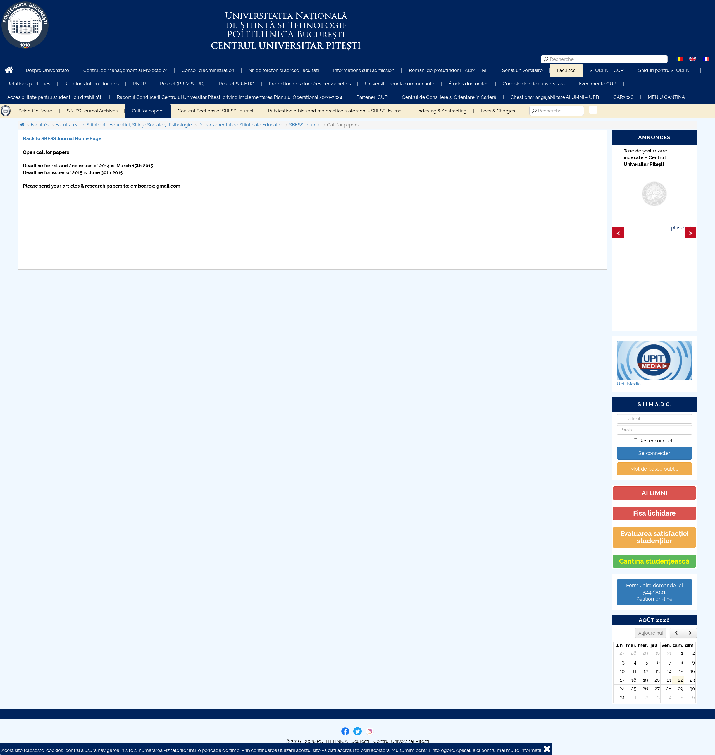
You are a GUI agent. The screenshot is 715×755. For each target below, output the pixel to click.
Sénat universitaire (522, 70)
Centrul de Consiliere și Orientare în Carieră (449, 97)
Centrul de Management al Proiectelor (125, 70)
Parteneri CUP (372, 97)
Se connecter (654, 453)
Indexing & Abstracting (442, 111)
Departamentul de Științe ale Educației (240, 125)
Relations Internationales (92, 84)
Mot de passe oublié (654, 469)
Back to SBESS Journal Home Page (63, 138)
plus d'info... (683, 228)
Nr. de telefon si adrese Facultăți (284, 70)
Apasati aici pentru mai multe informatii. (499, 750)
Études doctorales (468, 84)
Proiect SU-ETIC (236, 84)
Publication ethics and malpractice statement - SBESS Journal (335, 111)
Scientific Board (35, 111)
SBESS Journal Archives (92, 111)
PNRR (139, 84)
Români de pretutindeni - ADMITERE (448, 70)
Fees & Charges (498, 111)
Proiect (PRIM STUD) (182, 84)
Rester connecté (657, 441)
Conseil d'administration (208, 70)
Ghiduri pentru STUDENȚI (665, 70)
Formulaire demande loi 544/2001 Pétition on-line (654, 592)
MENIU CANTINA (666, 97)
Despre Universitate (47, 70)
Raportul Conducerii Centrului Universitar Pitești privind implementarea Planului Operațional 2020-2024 (229, 97)
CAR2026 (623, 97)
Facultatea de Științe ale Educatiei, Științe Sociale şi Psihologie (124, 125)
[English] (692, 59)
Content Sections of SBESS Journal (216, 111)
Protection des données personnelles (310, 84)
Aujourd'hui (650, 633)
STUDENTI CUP (607, 70)
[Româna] (679, 59)
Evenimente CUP (597, 84)
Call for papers (147, 111)
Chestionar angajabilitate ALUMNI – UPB (555, 97)
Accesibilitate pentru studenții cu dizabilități (55, 97)
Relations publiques (28, 84)
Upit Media (629, 384)
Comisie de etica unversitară (534, 84)
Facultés (566, 70)
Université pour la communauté (399, 84)
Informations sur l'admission (363, 70)
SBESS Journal (305, 125)
